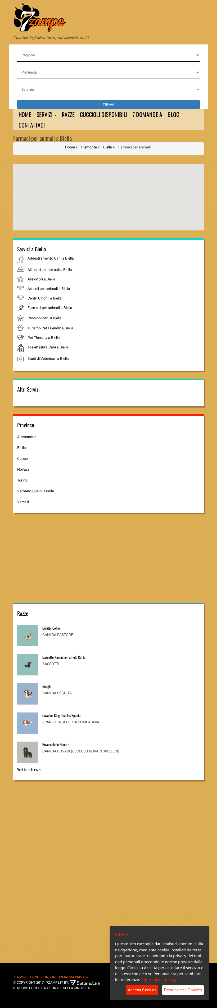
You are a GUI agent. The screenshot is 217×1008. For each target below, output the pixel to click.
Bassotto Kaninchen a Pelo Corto (63, 657)
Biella (21, 448)
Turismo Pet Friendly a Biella (50, 328)
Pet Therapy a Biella (44, 337)
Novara (23, 469)
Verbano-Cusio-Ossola (35, 491)
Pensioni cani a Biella (45, 318)
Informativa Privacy (70, 977)
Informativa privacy (159, 979)
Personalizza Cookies (183, 990)
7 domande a (147, 114)
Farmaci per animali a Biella (50, 308)
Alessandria (27, 437)
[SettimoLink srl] (89, 982)
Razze (68, 114)
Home (25, 114)
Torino (22, 480)
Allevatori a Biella (41, 279)
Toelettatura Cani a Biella (48, 347)
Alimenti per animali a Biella (50, 269)
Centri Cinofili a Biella (45, 298)
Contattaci (32, 125)
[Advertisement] (60, 558)
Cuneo (22, 458)
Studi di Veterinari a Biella (48, 358)
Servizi (45, 114)
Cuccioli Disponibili (103, 114)
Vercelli (23, 502)
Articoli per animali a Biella (49, 289)
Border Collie (51, 628)
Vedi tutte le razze (29, 769)
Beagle (46, 686)
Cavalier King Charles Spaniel (61, 715)
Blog (173, 114)
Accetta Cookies (142, 990)
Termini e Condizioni (31, 977)
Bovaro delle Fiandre (55, 744)
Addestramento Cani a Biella (51, 258)
